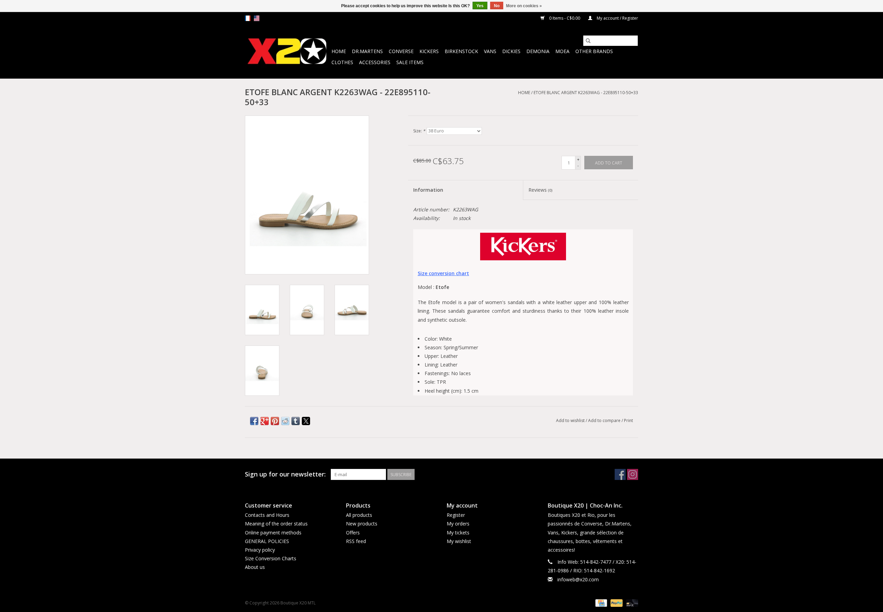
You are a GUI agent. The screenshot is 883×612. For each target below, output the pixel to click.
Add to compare (605, 420)
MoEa (562, 51)
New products (361, 523)
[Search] (588, 40)
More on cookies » (524, 5)
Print (628, 420)
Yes (480, 5)
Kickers (429, 51)
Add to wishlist (571, 420)
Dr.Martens (367, 51)
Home (338, 51)
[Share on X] (306, 421)
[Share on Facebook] (254, 421)
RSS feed (356, 541)
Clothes (342, 62)
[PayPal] (616, 602)
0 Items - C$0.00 (564, 18)
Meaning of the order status (276, 523)
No (496, 5)
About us (255, 567)
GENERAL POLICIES (267, 541)
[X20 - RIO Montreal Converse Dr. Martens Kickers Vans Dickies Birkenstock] (287, 52)
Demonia (537, 51)
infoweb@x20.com (578, 579)
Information (428, 190)
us (256, 18)
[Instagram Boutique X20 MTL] (632, 474)
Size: (419, 131)
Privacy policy (260, 549)
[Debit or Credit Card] (631, 602)
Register (456, 515)
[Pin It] (275, 421)
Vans (490, 51)
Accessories (374, 62)
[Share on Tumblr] (295, 421)
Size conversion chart (443, 273)
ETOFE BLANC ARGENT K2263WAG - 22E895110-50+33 (586, 93)
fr (247, 18)
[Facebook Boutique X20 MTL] (620, 474)
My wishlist (459, 541)
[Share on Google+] (264, 421)
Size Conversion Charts (270, 558)
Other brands (594, 51)
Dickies (511, 51)
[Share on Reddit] (285, 421)
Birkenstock (461, 51)
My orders (458, 523)
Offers (353, 532)
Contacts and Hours (267, 515)
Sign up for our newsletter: (285, 474)
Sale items (410, 62)
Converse (401, 51)
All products (359, 515)
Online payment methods (273, 532)
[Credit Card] (600, 602)
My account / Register (617, 18)
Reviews (540, 190)
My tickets (458, 532)
